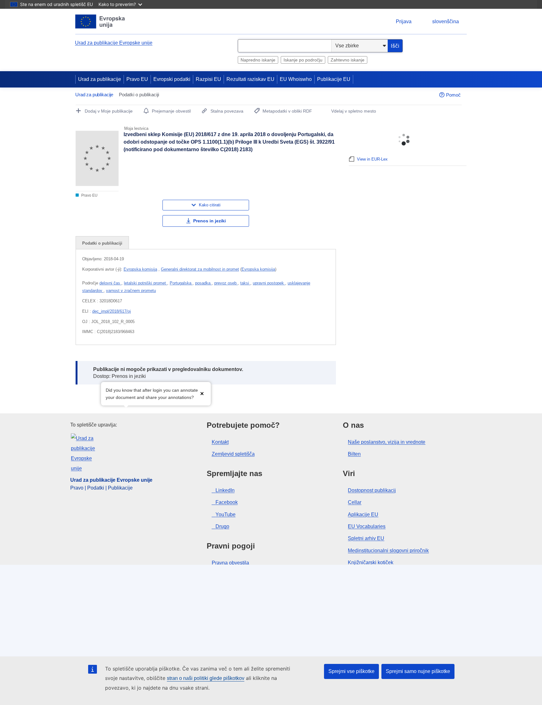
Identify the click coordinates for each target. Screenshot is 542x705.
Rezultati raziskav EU (250, 79)
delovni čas (110, 283)
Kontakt (220, 442)
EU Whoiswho (296, 79)
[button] (202, 393)
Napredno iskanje (258, 59)
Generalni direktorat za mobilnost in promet (200, 269)
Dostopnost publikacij (372, 490)
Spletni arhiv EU (366, 538)
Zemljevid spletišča (233, 454)
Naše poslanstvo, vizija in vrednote (386, 442)
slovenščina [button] (445, 21)
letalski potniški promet (145, 283)
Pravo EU (137, 79)
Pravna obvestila (230, 562)
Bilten (354, 454)
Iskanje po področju (303, 59)
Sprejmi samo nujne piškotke (418, 671)
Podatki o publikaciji (102, 243)
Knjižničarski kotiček (370, 562)
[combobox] (284, 46)
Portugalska (181, 283)
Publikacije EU (333, 79)
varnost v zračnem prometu (131, 290)
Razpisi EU (208, 79)
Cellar (354, 502)
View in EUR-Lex (372, 159)
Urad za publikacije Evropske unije (113, 42)
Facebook (226, 502)
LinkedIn (225, 490)
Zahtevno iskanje (347, 59)
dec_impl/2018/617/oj (111, 311)
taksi (245, 283)
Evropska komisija (140, 269)
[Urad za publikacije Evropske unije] (100, 21)
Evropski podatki (171, 79)
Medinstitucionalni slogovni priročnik (388, 550)
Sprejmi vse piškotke (351, 671)
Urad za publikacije (99, 79)
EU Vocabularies (366, 526)
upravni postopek (269, 283)
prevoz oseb (226, 283)
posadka (203, 283)
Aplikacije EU (363, 514)
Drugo (222, 526)
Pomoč (453, 95)
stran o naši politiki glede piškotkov (205, 678)
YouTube (225, 514)
